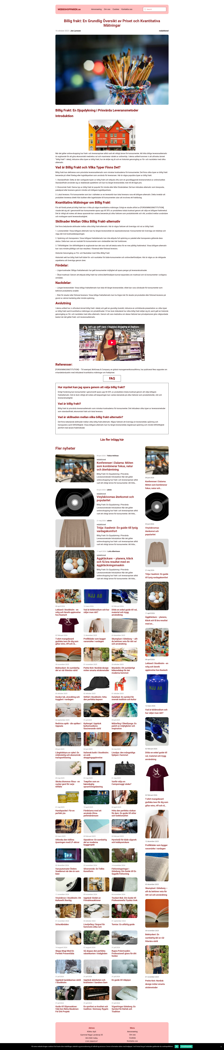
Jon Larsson (75, 31)
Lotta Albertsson (114, 551)
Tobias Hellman (113, 456)
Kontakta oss (126, 9)
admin (109, 490)
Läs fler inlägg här (112, 439)
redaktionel (164, 31)
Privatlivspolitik (186, 1046)
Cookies (116, 9)
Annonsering (96, 9)
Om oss (107, 9)
